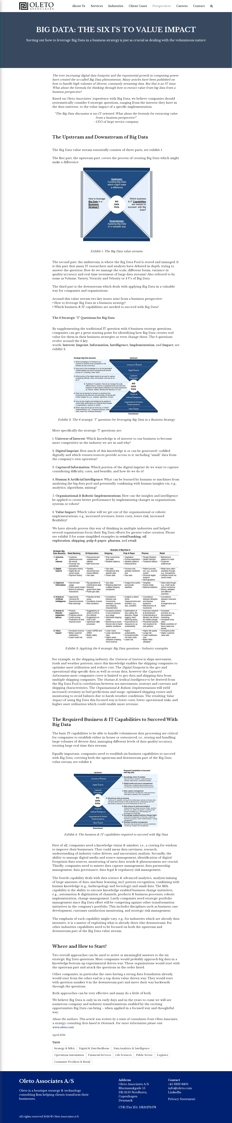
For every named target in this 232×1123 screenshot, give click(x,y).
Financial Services (99, 1055)
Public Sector (144, 1055)
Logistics (162, 1055)
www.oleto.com (63, 1027)
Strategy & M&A (64, 1048)
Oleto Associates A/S (66, 1116)
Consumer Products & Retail (72, 1061)
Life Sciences (123, 1055)
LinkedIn (174, 1092)
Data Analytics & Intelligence (132, 1048)
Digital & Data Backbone (94, 1048)
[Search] (211, 6)
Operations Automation (69, 1055)
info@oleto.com (180, 1088)
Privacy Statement (181, 1099)
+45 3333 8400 (178, 1084)
